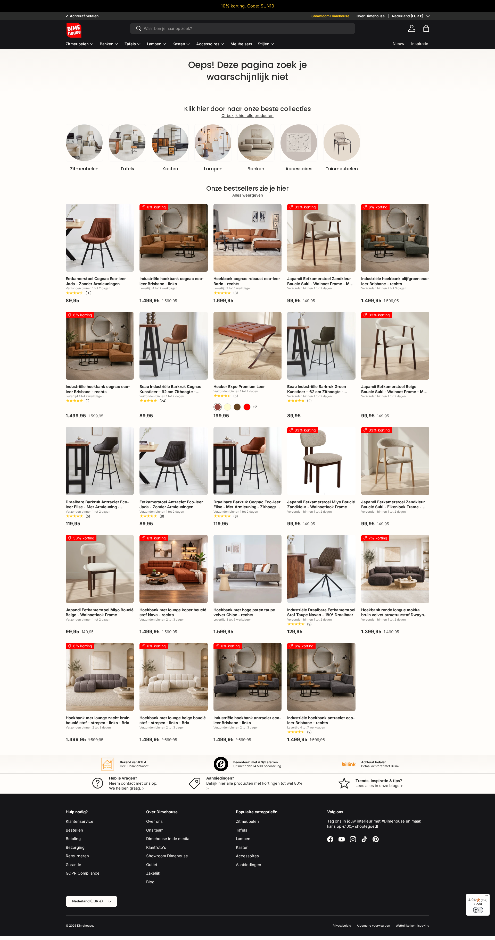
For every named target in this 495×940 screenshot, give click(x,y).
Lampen (154, 43)
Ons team (154, 830)
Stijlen (263, 43)
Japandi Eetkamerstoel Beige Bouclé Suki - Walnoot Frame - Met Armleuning (394, 391)
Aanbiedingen (248, 864)
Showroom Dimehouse (330, 16)
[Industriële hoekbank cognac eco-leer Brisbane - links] (173, 238)
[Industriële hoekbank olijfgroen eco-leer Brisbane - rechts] (395, 238)
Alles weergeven (247, 195)
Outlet (151, 864)
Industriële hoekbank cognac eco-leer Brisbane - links (171, 281)
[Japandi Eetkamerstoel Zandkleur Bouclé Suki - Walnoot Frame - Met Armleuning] (321, 238)
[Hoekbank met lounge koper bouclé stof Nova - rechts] (173, 569)
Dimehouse (85, 925)
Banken (106, 43)
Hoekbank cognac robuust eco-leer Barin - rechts (246, 281)
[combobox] (242, 28)
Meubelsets (241, 43)
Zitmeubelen (77, 43)
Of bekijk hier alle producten (247, 115)
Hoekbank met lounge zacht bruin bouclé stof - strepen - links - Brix (97, 720)
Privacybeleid (342, 925)
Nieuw (398, 43)
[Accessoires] (298, 142)
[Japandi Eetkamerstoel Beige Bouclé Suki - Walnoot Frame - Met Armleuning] (395, 346)
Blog (150, 881)
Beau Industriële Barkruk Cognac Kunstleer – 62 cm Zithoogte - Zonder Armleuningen (170, 391)
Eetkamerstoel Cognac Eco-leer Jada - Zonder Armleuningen (96, 281)
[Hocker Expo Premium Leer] (247, 346)
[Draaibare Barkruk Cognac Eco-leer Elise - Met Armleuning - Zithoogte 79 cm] (247, 461)
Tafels (130, 43)
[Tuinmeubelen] (342, 142)
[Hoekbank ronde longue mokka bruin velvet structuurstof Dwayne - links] (395, 569)
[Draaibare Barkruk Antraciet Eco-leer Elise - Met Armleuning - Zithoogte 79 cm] (100, 461)
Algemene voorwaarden (373, 925)
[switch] (478, 910)
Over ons (154, 821)
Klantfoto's (156, 847)
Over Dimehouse (371, 16)
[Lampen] (213, 142)
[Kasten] (170, 142)
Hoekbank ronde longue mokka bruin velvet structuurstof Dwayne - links (395, 614)
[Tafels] (127, 142)
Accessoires (207, 43)
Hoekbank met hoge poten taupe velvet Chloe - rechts (244, 612)
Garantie (73, 864)
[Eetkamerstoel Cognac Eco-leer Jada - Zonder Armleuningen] (100, 238)
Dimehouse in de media (167, 838)
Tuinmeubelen (342, 169)
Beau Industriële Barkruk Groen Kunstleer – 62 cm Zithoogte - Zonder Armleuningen (316, 391)
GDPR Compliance (83, 873)
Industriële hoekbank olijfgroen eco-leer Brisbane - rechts (395, 281)
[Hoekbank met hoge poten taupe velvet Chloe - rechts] (247, 569)
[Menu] (487, 897)
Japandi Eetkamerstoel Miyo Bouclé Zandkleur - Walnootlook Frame (321, 504)
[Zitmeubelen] (84, 142)
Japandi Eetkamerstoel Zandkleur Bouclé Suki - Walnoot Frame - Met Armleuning (320, 283)
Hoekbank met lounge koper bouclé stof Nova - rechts (172, 612)
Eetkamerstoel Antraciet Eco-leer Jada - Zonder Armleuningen (171, 504)
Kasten (178, 43)
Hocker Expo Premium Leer (239, 386)
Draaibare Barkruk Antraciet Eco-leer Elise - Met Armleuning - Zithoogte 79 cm (97, 506)
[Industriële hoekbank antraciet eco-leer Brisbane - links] (247, 677)
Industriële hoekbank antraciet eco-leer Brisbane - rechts (321, 720)
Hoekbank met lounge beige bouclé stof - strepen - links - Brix (172, 720)
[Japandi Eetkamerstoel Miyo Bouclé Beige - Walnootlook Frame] (100, 569)
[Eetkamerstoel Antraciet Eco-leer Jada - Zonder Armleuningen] (173, 461)
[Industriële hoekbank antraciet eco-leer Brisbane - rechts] (321, 677)
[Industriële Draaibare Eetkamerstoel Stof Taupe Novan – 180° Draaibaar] (321, 569)
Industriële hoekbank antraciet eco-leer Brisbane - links (247, 720)
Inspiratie (419, 43)
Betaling (73, 838)
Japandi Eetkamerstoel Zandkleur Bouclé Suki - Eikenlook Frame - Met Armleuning (393, 506)
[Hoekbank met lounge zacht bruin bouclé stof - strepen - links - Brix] (100, 677)
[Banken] (256, 142)
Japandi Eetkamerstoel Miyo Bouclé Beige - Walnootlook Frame (100, 612)
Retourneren (77, 855)
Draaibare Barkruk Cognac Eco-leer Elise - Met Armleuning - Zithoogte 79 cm (246, 506)
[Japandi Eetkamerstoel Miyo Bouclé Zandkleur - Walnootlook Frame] (321, 461)
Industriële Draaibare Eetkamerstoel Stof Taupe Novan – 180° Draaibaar (321, 612)
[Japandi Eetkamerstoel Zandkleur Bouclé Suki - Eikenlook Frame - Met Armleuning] (395, 461)
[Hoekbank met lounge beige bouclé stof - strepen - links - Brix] (173, 677)
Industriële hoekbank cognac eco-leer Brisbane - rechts (98, 389)
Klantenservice (79, 821)
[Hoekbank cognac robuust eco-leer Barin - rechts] (247, 238)
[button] (426, 28)
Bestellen (74, 830)
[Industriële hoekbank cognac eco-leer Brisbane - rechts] (100, 346)
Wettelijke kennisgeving (412, 925)
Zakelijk (153, 873)
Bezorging (75, 847)
